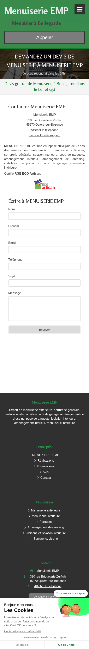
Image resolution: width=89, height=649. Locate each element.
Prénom (13, 226)
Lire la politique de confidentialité (22, 631)
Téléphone (15, 259)
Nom (11, 209)
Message (14, 293)
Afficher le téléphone (44, 130)
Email (12, 242)
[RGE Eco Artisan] (44, 183)
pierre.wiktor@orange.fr (44, 135)
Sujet (11, 276)
